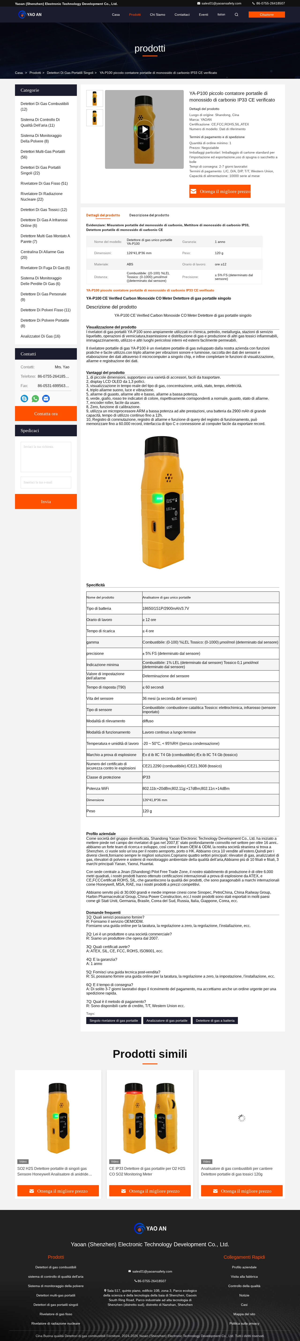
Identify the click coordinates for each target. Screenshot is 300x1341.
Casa (116, 14)
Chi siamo (157, 14)
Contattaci (182, 14)
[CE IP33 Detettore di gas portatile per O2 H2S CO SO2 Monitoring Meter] (58, 1118)
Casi (244, 1305)
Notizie (244, 1295)
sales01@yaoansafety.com (222, 3)
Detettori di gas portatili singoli (70, 73)
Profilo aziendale (244, 1267)
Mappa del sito (244, 1314)
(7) (45, 239)
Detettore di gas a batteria (215, 1020)
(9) (43, 297)
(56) (43, 154)
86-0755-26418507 (270, 3)
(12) (45, 106)
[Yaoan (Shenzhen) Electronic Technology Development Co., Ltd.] (30, 14)
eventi (203, 14)
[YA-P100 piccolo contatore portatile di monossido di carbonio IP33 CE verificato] (144, 129)
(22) (41, 170)
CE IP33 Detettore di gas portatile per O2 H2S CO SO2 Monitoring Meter (55, 1171)
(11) (40, 122)
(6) (44, 223)
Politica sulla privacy (244, 1323)
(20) (42, 255)
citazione (267, 14)
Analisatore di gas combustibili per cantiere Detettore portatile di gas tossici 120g (145, 1171)
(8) (41, 138)
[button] (23, 1129)
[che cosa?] (35, 398)
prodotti (35, 73)
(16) (40, 336)
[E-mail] (46, 399)
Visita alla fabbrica (244, 1276)
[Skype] (24, 399)
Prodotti (135, 14)
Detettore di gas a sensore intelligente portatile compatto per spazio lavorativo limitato (239, 1171)
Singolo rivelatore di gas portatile (114, 1020)
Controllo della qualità (244, 1286)
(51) (44, 183)
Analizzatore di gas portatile (167, 1020)
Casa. (19, 73)
